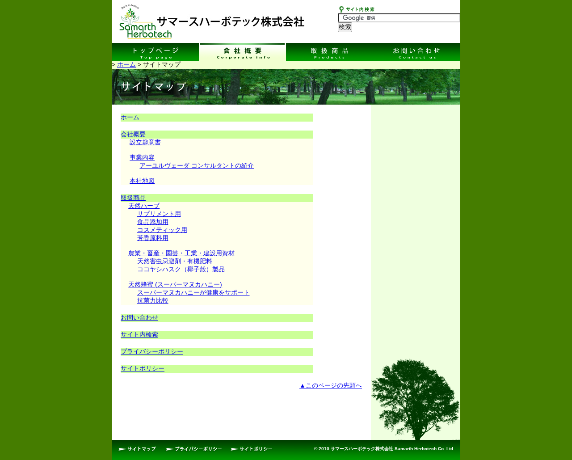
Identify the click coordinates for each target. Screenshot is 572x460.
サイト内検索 (139, 334)
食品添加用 (152, 221)
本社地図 (142, 180)
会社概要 (133, 134)
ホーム (126, 64)
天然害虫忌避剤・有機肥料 (174, 261)
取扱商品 (133, 197)
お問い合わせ (139, 317)
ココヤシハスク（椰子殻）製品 (181, 269)
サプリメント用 (159, 213)
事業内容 (142, 157)
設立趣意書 (145, 142)
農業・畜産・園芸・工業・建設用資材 (181, 253)
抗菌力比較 (152, 300)
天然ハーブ (144, 205)
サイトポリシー (142, 368)
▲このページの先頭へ (330, 385)
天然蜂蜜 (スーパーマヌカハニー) (175, 284)
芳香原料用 (152, 237)
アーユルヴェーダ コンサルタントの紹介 (196, 165)
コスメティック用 (162, 229)
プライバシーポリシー (152, 351)
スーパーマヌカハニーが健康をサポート (193, 292)
